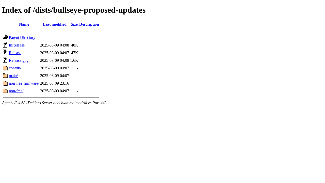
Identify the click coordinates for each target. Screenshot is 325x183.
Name (24, 24)
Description (89, 24)
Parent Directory (22, 37)
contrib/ (15, 68)
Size (74, 24)
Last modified (55, 24)
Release (15, 53)
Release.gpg (18, 60)
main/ (13, 75)
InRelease (17, 45)
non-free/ (16, 91)
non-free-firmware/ (24, 83)
